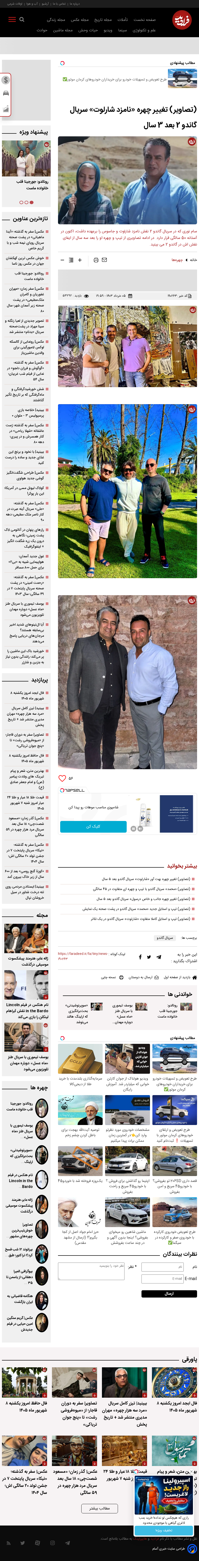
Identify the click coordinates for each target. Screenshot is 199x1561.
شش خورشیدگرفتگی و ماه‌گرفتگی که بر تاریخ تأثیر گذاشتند (24, 394)
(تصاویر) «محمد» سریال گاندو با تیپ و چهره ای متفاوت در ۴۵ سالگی (141, 889)
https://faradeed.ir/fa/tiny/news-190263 (83, 956)
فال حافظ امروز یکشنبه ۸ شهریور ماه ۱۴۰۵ (26, 758)
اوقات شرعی (14, 3)
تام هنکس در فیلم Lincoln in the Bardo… (20, 1181)
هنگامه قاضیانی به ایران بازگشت (20, 1299)
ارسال (169, 1294)
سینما (122, 30)
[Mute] (140, 829)
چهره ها (39, 1087)
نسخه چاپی (108, 977)
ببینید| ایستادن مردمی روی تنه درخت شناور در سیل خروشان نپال (24, 892)
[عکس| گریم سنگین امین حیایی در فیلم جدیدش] (41, 1322)
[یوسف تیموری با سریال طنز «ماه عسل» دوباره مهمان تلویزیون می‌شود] (141, 1007)
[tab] (31, 202)
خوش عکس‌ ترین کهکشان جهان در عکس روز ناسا (25, 261)
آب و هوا (32, 3)
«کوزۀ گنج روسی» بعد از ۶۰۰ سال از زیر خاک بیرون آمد (24, 874)
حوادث (42, 30)
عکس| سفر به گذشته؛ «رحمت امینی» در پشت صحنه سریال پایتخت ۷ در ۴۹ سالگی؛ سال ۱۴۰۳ (25, 586)
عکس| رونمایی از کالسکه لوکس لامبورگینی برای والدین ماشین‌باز (26, 347)
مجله (42, 915)
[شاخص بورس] (6, 110)
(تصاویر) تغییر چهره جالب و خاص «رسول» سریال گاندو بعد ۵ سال (143, 899)
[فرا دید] (182, 20)
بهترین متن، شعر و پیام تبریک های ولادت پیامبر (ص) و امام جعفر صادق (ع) (26, 779)
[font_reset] (71, 261)
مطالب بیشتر (100, 1508)
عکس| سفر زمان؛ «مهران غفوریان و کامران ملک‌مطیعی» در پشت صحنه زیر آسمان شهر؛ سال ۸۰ (25, 300)
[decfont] (62, 261)
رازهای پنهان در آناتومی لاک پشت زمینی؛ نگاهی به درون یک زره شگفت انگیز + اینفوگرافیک (24, 538)
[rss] (8, 1544)
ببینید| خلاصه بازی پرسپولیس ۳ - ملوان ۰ (28, 413)
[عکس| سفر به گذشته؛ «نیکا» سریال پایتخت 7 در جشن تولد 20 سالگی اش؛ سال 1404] (24, 1451)
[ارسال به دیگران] (104, 261)
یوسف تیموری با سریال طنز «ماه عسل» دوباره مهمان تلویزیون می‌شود (122, 1019)
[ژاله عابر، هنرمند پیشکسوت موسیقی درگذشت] (26, 938)
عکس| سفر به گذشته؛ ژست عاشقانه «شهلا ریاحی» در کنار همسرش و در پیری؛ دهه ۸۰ (25, 434)
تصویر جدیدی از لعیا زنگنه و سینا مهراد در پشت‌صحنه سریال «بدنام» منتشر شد (24, 326)
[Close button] (191, 1471)
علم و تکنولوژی (144, 30)
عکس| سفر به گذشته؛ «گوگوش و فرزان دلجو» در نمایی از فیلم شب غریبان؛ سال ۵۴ (25, 371)
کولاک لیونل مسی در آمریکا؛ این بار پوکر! (24, 491)
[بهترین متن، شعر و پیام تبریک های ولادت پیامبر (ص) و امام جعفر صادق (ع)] (174, 1451)
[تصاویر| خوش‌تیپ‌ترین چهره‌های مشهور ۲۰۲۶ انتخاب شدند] (41, 1229)
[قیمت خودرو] (6, 94)
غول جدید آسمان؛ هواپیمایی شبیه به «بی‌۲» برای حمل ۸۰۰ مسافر (26, 562)
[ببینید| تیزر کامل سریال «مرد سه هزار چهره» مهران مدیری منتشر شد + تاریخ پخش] (124, 1382)
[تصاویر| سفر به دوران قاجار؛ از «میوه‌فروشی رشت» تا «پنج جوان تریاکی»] (74, 1382)
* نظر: (132, 1267)
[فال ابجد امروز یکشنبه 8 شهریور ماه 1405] (174, 1382)
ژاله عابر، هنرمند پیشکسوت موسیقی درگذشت (28, 962)
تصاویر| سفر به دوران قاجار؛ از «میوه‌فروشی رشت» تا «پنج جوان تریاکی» (25, 740)
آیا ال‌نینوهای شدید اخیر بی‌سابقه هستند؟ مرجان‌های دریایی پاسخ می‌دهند (26, 633)
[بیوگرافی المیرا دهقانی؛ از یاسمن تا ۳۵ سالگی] (41, 1276)
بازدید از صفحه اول (177, 977)
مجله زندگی (56, 20)
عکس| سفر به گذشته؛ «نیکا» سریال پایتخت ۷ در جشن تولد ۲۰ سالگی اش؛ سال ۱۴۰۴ (25, 853)
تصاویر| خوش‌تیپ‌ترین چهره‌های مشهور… (19, 1230)
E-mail (191, 1279)
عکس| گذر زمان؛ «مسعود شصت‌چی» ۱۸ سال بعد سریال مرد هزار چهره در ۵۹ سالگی (25, 827)
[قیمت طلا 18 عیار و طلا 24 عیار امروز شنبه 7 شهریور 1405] (124, 1451)
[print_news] (96, 261)
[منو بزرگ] (12, 20)
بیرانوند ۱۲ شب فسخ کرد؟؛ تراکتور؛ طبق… (19, 1252)
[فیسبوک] (140, 958)
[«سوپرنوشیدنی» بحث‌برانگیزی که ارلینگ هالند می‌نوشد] (97, 1007)
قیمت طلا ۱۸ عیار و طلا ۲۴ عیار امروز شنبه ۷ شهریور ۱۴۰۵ (25, 803)
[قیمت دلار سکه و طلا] (6, 81)
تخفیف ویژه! (164, 1531)
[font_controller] (79, 261)
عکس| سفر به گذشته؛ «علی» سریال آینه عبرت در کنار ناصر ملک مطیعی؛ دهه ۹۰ (25, 512)
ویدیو (108, 30)
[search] (21, 20)
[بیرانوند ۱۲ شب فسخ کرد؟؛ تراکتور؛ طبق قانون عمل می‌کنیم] (41, 1254)
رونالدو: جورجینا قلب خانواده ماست (167, 1011)
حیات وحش (88, 30)
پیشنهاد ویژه (33, 132)
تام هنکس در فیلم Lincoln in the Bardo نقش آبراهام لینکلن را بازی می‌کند (27, 1011)
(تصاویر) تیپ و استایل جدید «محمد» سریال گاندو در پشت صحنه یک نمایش (136, 909)
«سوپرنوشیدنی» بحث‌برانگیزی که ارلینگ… (21, 1156)
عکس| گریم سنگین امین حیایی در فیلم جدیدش (20, 1324)
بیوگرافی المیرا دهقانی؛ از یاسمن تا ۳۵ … (19, 1277)
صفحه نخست (145, 20)
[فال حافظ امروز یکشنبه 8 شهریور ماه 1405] (24, 1382)
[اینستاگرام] (52, 1544)
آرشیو (45, 3)
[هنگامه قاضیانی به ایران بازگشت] (41, 1300)
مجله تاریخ (103, 20)
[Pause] (133, 829)
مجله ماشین (63, 30)
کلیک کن (93, 826)
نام (195, 1267)
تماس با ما (59, 3)
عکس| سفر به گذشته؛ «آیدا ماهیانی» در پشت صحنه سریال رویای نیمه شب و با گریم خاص (25, 240)
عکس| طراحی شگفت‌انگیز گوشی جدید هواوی (25, 475)
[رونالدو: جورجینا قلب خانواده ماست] (186, 1007)
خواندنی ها (180, 994)
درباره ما (75, 3)
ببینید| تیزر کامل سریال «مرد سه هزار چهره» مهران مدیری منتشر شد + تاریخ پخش (25, 717)
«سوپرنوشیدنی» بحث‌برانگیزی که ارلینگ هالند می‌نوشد (76, 1014)
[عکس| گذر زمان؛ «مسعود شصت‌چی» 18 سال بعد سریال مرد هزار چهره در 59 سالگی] (74, 1451)
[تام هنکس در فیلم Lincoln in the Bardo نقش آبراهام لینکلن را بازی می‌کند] (26, 985)
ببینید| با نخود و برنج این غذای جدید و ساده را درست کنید (24, 457)
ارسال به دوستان (140, 977)
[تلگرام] (158, 958)
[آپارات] (37, 1544)
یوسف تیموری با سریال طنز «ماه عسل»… (21, 1131)
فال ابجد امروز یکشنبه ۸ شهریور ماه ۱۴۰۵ (27, 695)
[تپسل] (62, 790)
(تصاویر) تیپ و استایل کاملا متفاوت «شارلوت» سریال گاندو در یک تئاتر (140, 919)
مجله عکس (80, 20)
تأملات (122, 20)
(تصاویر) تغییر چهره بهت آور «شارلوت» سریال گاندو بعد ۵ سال (146, 879)
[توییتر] (149, 958)
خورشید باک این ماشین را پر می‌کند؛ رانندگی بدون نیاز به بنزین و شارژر (25, 656)
